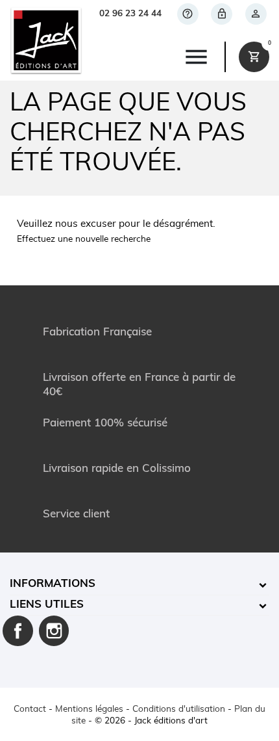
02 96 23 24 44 (130, 14)
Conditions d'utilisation (178, 709)
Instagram (54, 631)
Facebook (18, 631)
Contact (30, 709)
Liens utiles (47, 604)
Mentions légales (89, 709)
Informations (52, 584)
